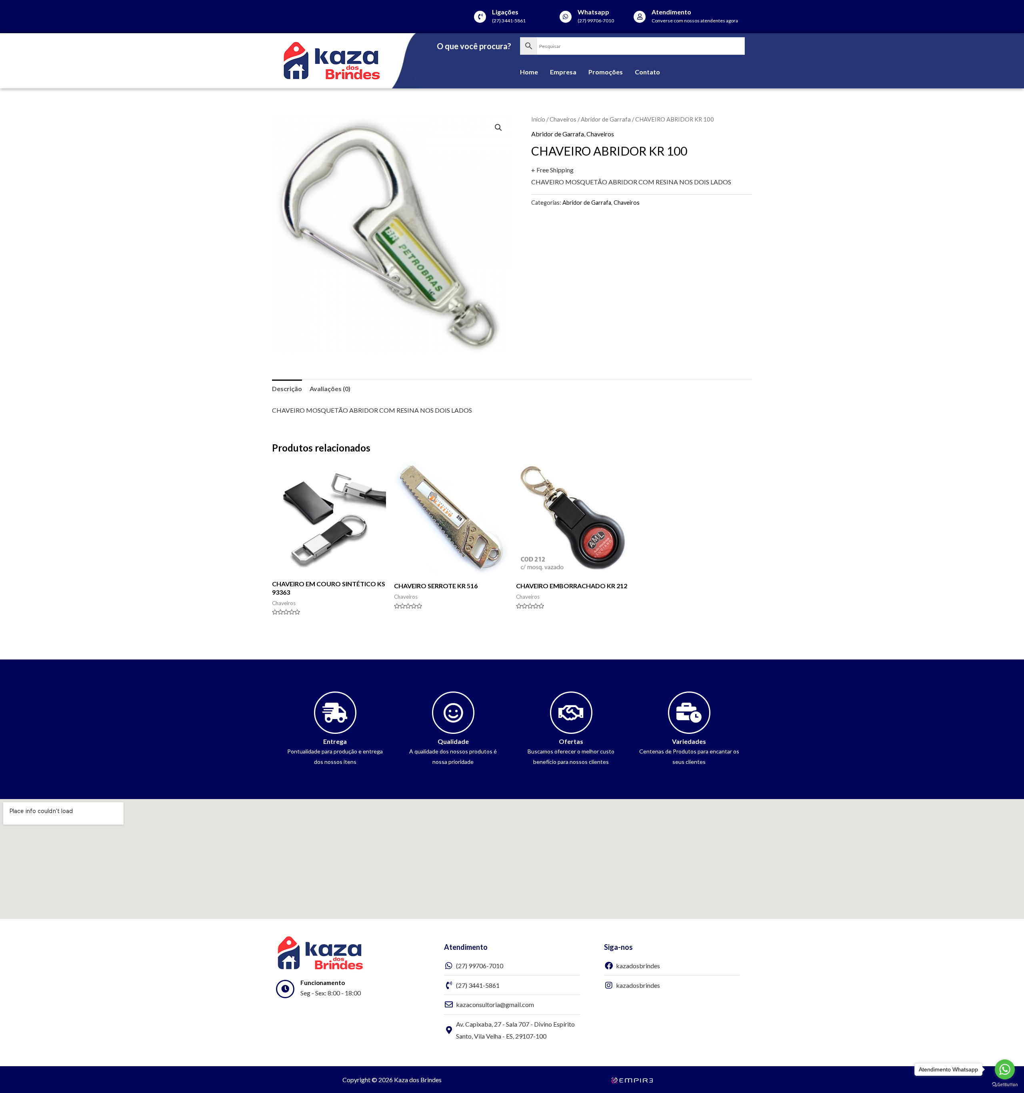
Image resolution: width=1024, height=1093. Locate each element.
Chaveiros (563, 119)
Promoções (605, 72)
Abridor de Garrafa (606, 119)
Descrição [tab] (287, 388)
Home (529, 72)
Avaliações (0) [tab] (330, 388)
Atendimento (671, 12)
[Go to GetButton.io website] (1005, 1084)
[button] (498, 127)
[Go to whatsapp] (1005, 1069)
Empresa (563, 72)
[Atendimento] (640, 17)
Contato (647, 72)
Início (538, 119)
